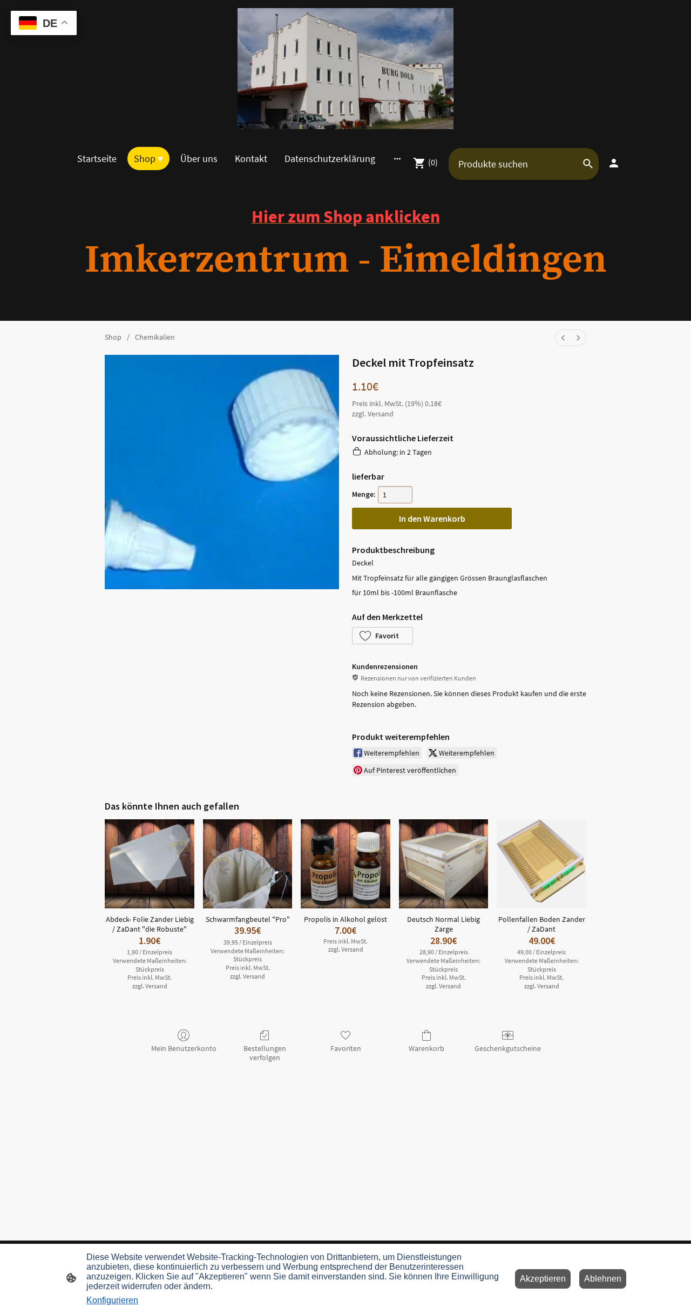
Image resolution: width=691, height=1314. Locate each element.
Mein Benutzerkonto (183, 1048)
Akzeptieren (543, 1278)
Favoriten (345, 1048)
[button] (382, 635)
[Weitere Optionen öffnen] (397, 158)
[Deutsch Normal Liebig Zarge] (444, 864)
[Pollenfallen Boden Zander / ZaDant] (541, 864)
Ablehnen (602, 1278)
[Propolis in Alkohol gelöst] (345, 864)
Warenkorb (426, 1048)
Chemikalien (155, 337)
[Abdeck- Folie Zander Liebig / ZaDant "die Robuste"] (149, 864)
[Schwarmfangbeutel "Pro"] (248, 864)
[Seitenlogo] (345, 68)
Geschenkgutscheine (508, 1048)
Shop (113, 337)
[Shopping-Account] (613, 163)
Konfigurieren (112, 1300)
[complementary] (44, 24)
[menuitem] (563, 338)
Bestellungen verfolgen (264, 1052)
